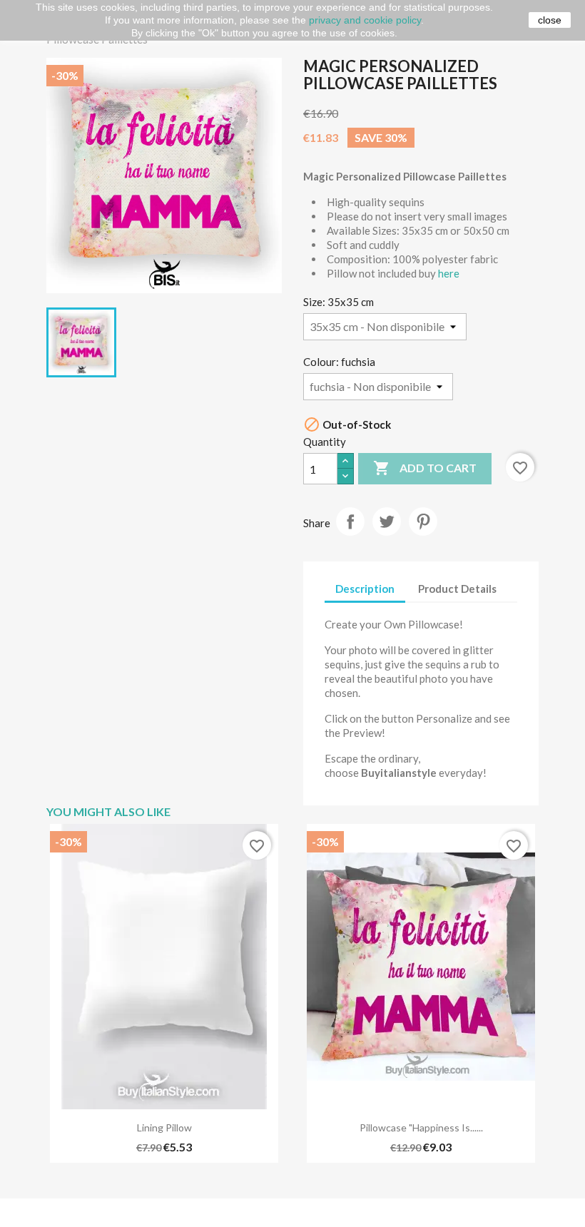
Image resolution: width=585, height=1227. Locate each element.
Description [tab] (365, 588)
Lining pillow (164, 1127)
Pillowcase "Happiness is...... (421, 1127)
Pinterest (423, 521)
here (448, 273)
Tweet (386, 521)
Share (350, 521)
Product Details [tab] (457, 588)
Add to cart (425, 468)
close (549, 20)
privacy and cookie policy (365, 20)
